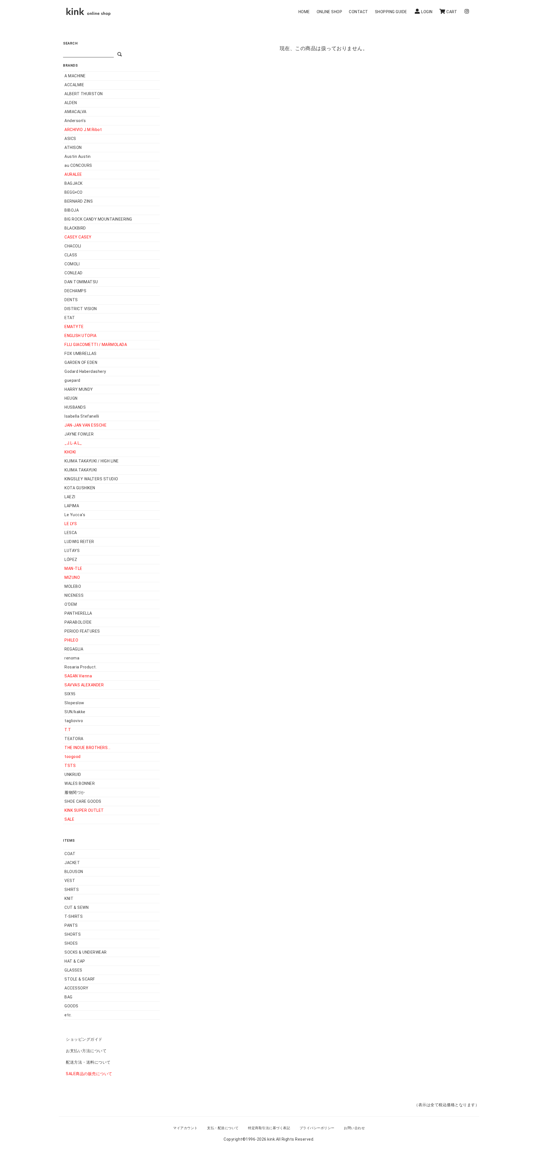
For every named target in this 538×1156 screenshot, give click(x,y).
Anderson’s (75, 120)
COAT (69, 853)
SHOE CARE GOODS (82, 801)
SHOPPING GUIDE (391, 12)
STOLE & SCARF (79, 979)
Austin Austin (77, 156)
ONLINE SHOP (329, 12)
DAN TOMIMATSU (81, 282)
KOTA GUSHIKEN (79, 488)
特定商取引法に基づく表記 (269, 1128)
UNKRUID (72, 774)
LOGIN (427, 12)
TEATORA (74, 738)
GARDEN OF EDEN (80, 362)
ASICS (70, 138)
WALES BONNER (79, 783)
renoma (71, 658)
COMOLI (72, 264)
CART (451, 12)
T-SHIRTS (73, 916)
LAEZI (69, 497)
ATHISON (73, 147)
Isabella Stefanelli (81, 416)
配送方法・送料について (88, 1062)
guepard (72, 380)
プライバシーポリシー (317, 1128)
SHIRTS (71, 889)
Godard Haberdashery (85, 371)
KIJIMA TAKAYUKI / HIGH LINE (91, 461)
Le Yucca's (74, 515)
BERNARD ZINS (78, 201)
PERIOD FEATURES (82, 631)
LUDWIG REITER (79, 541)
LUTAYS (72, 550)
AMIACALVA (75, 111)
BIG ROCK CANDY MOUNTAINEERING (98, 219)
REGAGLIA (73, 649)
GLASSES (73, 970)
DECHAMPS (75, 291)
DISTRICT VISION (80, 308)
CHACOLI (72, 246)
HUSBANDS (75, 407)
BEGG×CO (73, 192)
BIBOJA (71, 210)
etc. (68, 1015)
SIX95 (70, 694)
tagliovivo (73, 721)
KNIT (68, 898)
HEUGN (71, 398)
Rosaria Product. (80, 667)
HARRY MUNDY (78, 389)
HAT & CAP (74, 961)
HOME (304, 12)
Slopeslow (74, 703)
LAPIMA (71, 506)
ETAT (69, 317)
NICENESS (74, 595)
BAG (68, 997)
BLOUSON (73, 871)
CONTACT (358, 12)
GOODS (71, 1006)
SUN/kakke (74, 712)
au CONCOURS (78, 165)
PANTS (71, 925)
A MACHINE (75, 76)
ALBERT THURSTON (83, 94)
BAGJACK (73, 183)
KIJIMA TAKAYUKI (80, 470)
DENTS (71, 300)
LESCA (70, 532)
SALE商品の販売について (89, 1073)
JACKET (72, 862)
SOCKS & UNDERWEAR (85, 952)
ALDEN (70, 102)
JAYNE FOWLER (79, 434)
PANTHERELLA (78, 613)
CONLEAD (73, 273)
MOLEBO (72, 586)
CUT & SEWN (76, 907)
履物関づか (74, 792)
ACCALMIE (74, 85)
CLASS (70, 255)
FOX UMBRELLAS (80, 353)
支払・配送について (223, 1128)
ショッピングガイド (84, 1039)
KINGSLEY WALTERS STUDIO (91, 479)
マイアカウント (185, 1128)
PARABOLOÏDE (78, 622)
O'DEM (70, 604)
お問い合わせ (354, 1128)
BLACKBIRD (75, 228)
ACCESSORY (76, 988)
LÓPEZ (70, 559)
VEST (69, 880)
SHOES (71, 943)
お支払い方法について (86, 1051)
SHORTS (72, 934)
